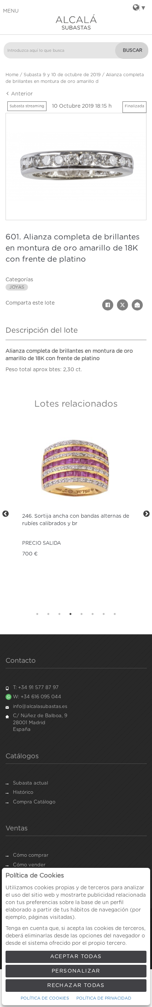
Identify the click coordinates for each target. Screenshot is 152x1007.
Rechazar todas (76, 985)
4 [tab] (70, 614)
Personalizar (76, 971)
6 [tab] (92, 614)
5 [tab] (81, 614)
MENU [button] (11, 11)
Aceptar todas (75, 956)
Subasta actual (30, 783)
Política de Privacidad (103, 998)
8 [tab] (114, 614)
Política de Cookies (45, 998)
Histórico (23, 792)
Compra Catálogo (34, 802)
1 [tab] (37, 614)
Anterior (21, 94)
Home (12, 75)
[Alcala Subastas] (76, 22)
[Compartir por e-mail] (137, 305)
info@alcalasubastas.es (40, 706)
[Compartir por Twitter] (122, 305)
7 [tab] (103, 614)
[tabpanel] (76, 514)
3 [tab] (59, 614)
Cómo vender (29, 865)
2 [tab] (48, 614)
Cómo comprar (30, 855)
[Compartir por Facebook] (107, 305)
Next (146, 514)
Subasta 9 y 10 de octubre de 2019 (62, 75)
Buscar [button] (132, 50)
